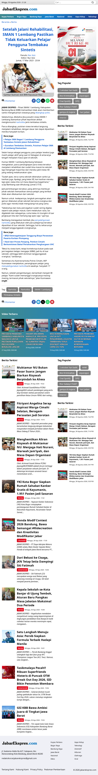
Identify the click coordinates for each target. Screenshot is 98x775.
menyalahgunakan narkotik (14, 266)
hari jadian (85, 112)
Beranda (5, 22)
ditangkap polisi (42, 112)
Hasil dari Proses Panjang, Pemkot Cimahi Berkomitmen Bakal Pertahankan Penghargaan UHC (29, 243)
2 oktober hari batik (68, 90)
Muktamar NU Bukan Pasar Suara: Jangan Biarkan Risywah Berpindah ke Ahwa (82, 134)
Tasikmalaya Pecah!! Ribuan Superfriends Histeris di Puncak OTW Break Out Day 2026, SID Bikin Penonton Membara (35, 675)
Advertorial (22, 570)
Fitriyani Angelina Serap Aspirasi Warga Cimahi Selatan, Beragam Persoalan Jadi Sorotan (82, 148)
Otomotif (21, 540)
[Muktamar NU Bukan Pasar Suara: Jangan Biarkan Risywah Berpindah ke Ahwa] (62, 136)
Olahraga (78, 755)
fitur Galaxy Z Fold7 (68, 106)
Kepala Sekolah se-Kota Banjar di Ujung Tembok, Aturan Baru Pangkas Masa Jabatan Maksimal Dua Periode (34, 597)
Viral (76, 759)
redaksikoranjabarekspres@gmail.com (19, 758)
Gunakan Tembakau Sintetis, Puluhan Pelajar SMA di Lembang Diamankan (28, 146)
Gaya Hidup (80, 16)
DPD (77, 101)
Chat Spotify (65, 101)
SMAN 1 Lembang (43, 289)
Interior (63, 117)
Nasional (60, 16)
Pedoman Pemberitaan (54, 769)
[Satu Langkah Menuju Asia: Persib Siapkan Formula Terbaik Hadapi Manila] (8, 636)
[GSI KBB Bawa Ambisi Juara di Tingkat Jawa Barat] (8, 712)
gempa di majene (67, 112)
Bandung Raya (36, 16)
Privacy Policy (36, 769)
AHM (84, 90)
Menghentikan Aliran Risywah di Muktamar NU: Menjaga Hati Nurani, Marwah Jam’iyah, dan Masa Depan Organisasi (82, 164)
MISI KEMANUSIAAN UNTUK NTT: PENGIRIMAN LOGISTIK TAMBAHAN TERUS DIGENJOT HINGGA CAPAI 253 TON (61, 340)
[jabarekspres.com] (20, 9)
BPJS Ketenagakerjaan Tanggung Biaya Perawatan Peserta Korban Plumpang (28, 237)
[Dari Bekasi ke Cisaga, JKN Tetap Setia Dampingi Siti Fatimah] (8, 562)
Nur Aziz (31, 55)
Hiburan (77, 752)
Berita (14, 22)
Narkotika (25, 289)
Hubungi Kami (22, 769)
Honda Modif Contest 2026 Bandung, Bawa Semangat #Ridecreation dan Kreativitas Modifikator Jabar (81, 197)
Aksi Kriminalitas (67, 95)
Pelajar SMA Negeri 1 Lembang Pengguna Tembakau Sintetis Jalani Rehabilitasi (24, 140)
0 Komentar (9, 101)
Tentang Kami (8, 769)
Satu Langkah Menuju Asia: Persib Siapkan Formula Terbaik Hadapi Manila (34, 638)
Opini (20, 384)
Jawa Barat (49, 16)
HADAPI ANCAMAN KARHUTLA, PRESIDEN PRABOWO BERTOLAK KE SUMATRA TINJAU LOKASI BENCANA (36, 339)
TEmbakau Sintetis (12, 295)
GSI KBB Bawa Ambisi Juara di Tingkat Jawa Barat (32, 711)
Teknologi (92, 16)
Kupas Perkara (8, 16)
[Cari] (93, 2)
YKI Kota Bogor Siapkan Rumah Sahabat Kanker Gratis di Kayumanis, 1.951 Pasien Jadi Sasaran (81, 181)
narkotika (20, 122)
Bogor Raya (21, 16)
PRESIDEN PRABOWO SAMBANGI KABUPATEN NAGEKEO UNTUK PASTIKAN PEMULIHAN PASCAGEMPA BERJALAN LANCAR (13, 340)
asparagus (84, 95)
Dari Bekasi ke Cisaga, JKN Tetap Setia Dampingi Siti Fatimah (35, 561)
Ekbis (70, 16)
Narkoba (12, 289)
